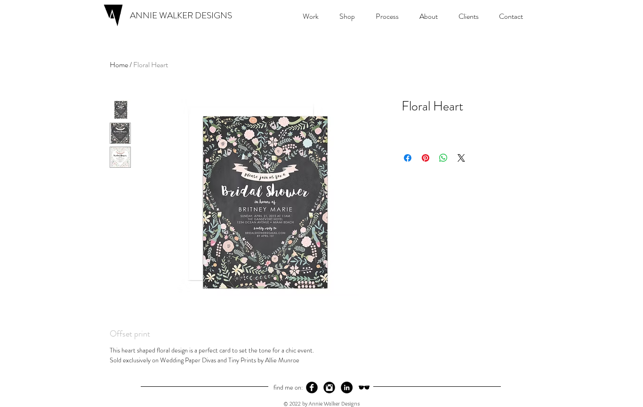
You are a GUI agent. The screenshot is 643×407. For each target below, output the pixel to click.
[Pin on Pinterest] (425, 158)
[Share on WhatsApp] (443, 158)
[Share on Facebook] (407, 158)
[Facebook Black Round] (312, 387)
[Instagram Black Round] (329, 387)
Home (119, 64)
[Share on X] (461, 158)
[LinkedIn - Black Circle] (347, 387)
